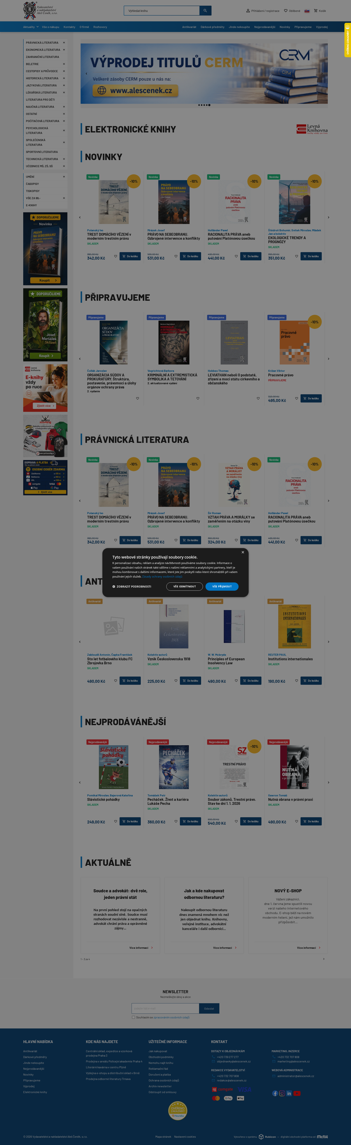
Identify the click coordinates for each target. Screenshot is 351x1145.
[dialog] (175, 572)
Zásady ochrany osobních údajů (162, 576)
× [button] (242, 552)
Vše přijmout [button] (222, 586)
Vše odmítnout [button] (184, 586)
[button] (131, 586)
